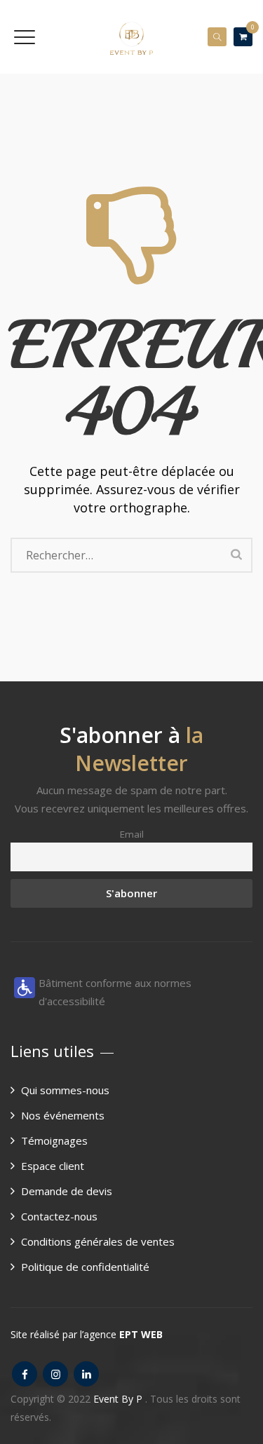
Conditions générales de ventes (98, 1241)
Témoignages (54, 1140)
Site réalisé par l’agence (87, 1334)
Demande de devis (66, 1191)
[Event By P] (131, 37)
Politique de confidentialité (85, 1267)
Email (132, 834)
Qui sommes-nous (65, 1090)
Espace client (52, 1166)
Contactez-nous (59, 1216)
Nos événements (62, 1115)
